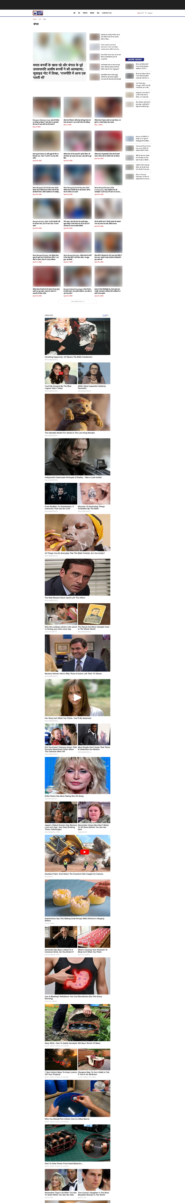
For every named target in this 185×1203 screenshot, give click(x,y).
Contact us (106, 13)
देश (79, 13)
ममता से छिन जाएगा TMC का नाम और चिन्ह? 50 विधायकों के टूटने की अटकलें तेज (111, 57)
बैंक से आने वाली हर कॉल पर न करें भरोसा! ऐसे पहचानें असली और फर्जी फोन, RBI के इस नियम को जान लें (143, 76)
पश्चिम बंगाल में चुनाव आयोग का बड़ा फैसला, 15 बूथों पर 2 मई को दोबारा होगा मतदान (108, 121)
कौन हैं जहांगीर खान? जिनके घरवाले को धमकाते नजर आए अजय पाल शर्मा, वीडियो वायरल (108, 222)
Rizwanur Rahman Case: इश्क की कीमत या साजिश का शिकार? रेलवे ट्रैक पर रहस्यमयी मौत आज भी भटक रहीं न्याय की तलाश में (46, 122)
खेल (98, 13)
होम (74, 13)
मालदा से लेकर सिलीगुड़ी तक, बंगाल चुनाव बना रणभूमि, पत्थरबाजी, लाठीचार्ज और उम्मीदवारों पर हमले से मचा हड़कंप (108, 291)
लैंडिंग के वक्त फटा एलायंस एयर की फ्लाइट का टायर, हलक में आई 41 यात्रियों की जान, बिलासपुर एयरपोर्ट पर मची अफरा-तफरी (143, 158)
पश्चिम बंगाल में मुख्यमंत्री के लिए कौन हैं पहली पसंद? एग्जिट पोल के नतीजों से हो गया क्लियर (107, 155)
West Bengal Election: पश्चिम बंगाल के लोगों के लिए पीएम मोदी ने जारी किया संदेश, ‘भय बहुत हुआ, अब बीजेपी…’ (78, 257)
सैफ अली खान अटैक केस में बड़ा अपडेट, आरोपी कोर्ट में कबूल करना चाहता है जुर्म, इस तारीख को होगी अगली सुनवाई (143, 104)
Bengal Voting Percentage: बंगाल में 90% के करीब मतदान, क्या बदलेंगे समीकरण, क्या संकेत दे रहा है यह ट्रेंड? (78, 291)
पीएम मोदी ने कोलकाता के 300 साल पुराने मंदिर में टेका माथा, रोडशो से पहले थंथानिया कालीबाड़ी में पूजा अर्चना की (108, 257)
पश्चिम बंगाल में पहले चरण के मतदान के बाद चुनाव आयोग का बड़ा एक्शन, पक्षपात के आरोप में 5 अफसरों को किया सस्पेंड (46, 291)
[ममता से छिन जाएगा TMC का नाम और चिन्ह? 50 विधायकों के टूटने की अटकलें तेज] (94, 56)
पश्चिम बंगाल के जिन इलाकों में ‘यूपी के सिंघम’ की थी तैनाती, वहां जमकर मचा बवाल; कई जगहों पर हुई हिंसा (77, 156)
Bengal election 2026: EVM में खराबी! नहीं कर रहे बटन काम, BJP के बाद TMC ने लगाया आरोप (46, 223)
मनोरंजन (85, 13)
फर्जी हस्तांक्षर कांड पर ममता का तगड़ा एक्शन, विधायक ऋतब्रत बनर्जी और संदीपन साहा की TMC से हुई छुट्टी (110, 67)
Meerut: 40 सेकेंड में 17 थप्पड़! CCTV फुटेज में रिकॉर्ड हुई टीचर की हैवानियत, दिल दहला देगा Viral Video (143, 139)
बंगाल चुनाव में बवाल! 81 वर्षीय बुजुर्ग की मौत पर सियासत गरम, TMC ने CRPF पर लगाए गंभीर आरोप (46, 156)
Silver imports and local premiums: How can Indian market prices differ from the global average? (110, 47)
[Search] (146, 13)
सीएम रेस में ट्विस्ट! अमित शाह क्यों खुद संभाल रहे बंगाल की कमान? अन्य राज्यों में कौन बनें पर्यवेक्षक (77, 121)
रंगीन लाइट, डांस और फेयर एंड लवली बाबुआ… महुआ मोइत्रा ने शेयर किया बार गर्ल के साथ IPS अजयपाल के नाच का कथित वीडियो (77, 223)
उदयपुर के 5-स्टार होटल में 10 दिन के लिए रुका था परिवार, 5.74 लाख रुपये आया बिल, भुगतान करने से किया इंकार (143, 95)
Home (34, 19)
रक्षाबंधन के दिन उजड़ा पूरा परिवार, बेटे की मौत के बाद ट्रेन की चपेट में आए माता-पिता (142, 167)
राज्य (40, 19)
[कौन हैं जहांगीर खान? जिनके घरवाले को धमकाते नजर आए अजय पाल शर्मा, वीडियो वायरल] (108, 212)
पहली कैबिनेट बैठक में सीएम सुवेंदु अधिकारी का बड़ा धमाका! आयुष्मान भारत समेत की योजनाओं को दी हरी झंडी (111, 77)
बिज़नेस (92, 13)
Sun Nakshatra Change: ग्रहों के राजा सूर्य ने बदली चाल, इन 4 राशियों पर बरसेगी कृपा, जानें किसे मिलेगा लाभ (143, 85)
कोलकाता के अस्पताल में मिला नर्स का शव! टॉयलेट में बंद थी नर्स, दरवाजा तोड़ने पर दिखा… (110, 37)
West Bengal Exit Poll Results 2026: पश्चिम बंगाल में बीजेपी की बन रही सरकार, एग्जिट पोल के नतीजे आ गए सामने (77, 190)
